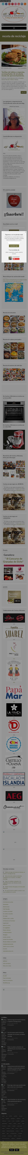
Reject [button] (17, 1149)
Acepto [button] (11, 1149)
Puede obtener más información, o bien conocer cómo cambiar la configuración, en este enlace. (14, 1152)
